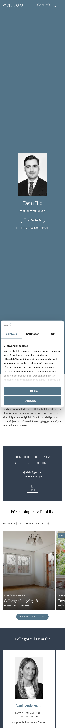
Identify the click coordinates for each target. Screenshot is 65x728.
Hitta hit (32, 488)
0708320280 (34, 219)
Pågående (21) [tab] (12, 523)
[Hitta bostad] (54, 5)
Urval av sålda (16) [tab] (36, 523)
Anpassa (31, 400)
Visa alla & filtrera (32, 616)
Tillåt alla (32, 390)
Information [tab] (32, 333)
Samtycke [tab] (12, 333)
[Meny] (60, 5)
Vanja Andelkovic (28, 705)
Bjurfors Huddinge (33, 462)
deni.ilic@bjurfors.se (34, 227)
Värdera (43, 5)
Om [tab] (53, 333)
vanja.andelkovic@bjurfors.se (29, 722)
